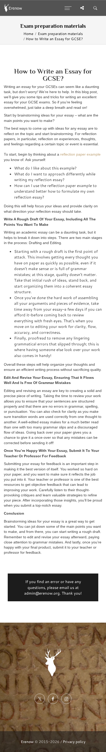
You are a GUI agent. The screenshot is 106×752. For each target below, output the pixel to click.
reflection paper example (80, 154)
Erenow (27, 741)
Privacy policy (74, 741)
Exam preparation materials (60, 33)
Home (28, 33)
